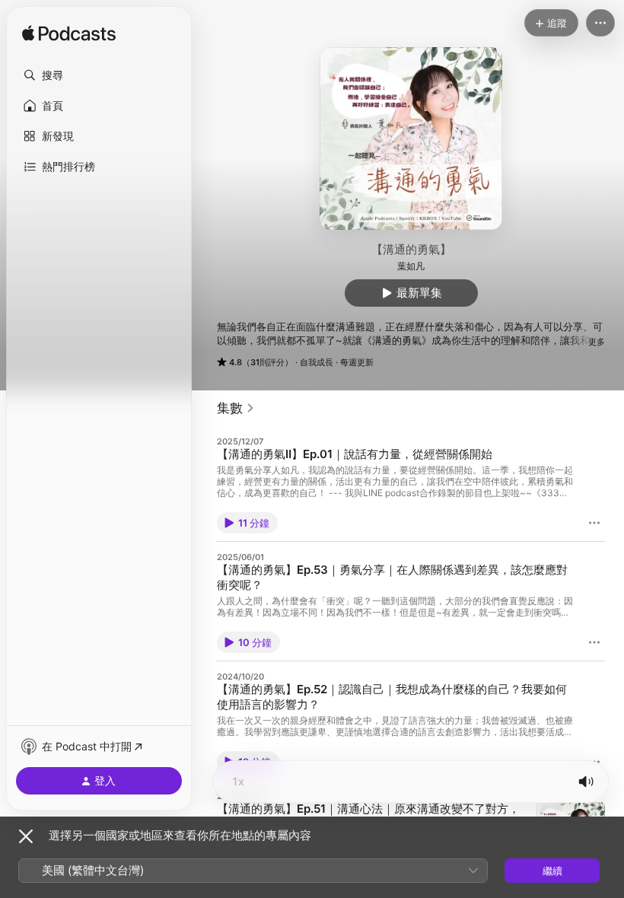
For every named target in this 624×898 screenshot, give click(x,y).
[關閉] (26, 836)
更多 (596, 341)
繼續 (552, 871)
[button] (99, 75)
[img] (69, 34)
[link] (236, 408)
